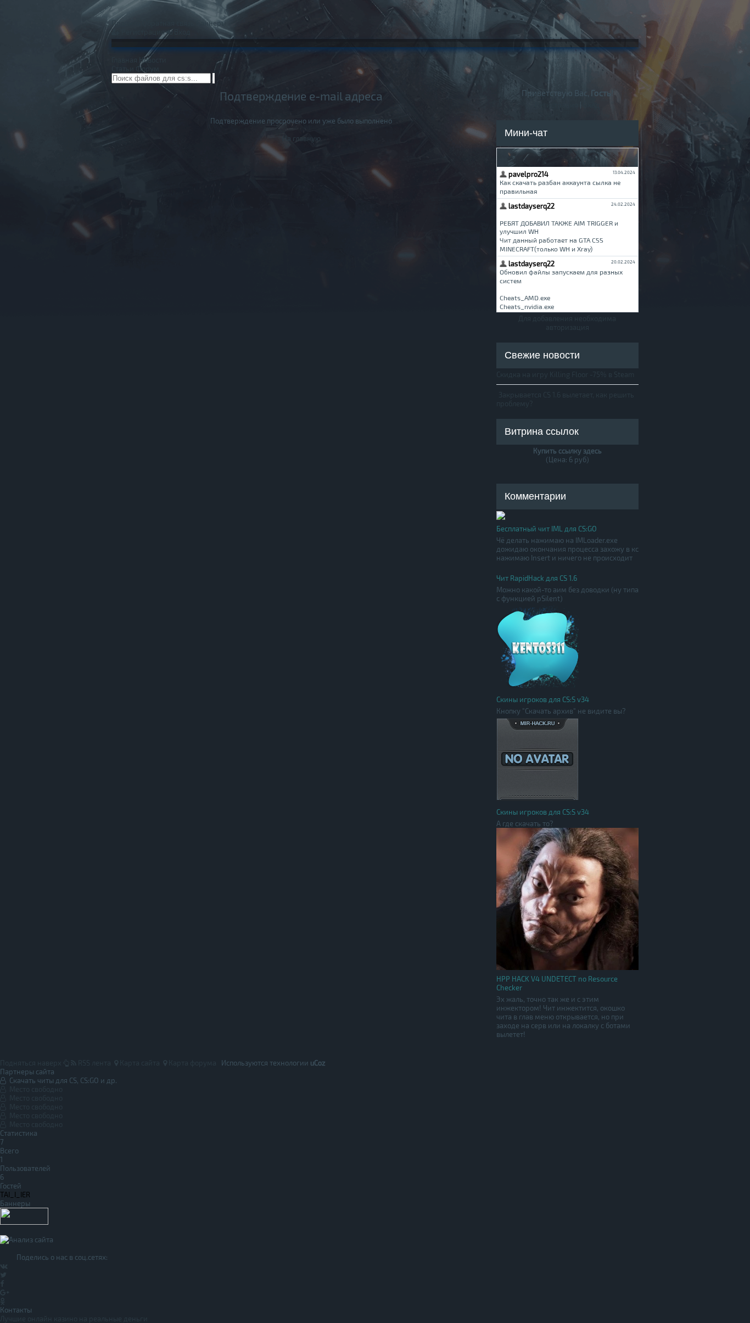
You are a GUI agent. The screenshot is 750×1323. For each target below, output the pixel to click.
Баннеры (211, 23)
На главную (301, 138)
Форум (147, 68)
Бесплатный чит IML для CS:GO (546, 528)
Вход (181, 31)
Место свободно (34, 1089)
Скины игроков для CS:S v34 (542, 699)
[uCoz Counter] (24, 1222)
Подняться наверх (31, 1062)
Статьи (122, 68)
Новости (152, 59)
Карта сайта (139, 1062)
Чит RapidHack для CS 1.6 (536, 578)
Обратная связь (168, 23)
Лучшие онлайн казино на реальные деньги (74, 1318)
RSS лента (93, 1062)
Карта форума (191, 1062)
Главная (124, 59)
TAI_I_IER (15, 1194)
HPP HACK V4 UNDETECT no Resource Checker (557, 983)
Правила (126, 23)
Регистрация (142, 31)
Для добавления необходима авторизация (567, 323)
